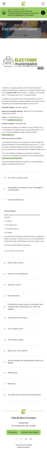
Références (12, 373)
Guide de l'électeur (16, 200)
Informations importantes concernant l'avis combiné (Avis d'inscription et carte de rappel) (25, 307)
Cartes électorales (15, 340)
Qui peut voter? (14, 285)
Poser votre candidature (18, 274)
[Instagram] (21, 439)
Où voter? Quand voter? (18, 178)
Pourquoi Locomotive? (23, 447)
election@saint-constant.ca (15, 120)
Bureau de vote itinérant (18, 351)
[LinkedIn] (31, 439)
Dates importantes (16, 263)
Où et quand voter (15, 329)
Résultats (12, 384)
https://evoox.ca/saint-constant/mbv (12, 158)
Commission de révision (17, 318)
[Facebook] (16, 439)
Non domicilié (13, 296)
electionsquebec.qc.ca (8, 134)
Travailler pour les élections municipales (24, 395)
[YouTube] (26, 439)
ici (29, 245)
